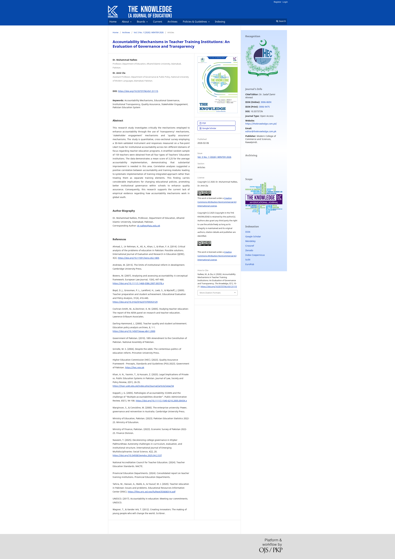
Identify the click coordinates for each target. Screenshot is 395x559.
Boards (141, 21)
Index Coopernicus (255, 255)
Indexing (220, 21)
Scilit (247, 259)
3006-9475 (264, 106)
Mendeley (250, 241)
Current (157, 21)
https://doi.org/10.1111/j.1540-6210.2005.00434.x (161, 400)
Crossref (249, 245)
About (126, 21)
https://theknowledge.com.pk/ (261, 123)
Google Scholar (209, 128)
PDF (204, 123)
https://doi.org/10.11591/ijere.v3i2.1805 (138, 257)
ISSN (247, 231)
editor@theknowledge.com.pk (260, 131)
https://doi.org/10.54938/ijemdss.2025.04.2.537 (137, 455)
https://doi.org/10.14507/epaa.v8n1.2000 (134, 331)
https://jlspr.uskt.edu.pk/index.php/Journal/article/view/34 (143, 385)
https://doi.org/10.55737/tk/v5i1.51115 (138, 91)
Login (285, 1)
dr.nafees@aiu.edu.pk (148, 225)
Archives (172, 21)
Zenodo (249, 250)
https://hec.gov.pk (134, 367)
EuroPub (249, 264)
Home (112, 21)
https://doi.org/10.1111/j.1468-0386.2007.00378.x (138, 283)
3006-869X (266, 102)
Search (282, 21)
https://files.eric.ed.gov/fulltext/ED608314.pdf (151, 491)
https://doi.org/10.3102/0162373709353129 (135, 301)
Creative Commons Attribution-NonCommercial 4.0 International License (217, 202)
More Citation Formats (210, 292)
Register (277, 1)
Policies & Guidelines (195, 21)
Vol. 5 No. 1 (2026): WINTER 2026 (149, 32)
